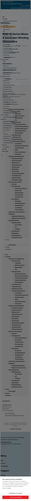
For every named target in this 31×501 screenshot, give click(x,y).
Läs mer (9, 488)
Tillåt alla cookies (15, 497)
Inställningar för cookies (15, 493)
